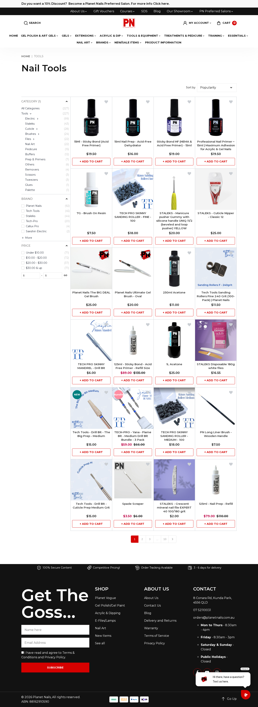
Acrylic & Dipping (108, 613)
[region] (45, 323)
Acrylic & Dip (110, 35)
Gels (65, 35)
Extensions (84, 35)
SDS (144, 11)
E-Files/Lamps (105, 620)
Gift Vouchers (103, 11)
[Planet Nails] (129, 23)
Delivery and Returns (160, 620)
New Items (103, 636)
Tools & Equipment (142, 35)
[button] (197, 23)
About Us (77, 11)
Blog (157, 11)
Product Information (163, 42)
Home (13, 35)
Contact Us (152, 605)
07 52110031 (202, 610)
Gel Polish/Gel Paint (110, 605)
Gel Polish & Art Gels (38, 35)
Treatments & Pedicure (183, 35)
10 (164, 539)
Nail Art (83, 42)
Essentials (237, 35)
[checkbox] (45, 113)
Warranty (151, 628)
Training (215, 35)
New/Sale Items (126, 42)
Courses (126, 11)
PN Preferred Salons (215, 11)
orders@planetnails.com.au (214, 617)
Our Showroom (178, 11)
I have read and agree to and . (48, 655)
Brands (102, 42)
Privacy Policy (55, 657)
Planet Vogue (105, 598)
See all (100, 643)
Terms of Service (156, 636)
